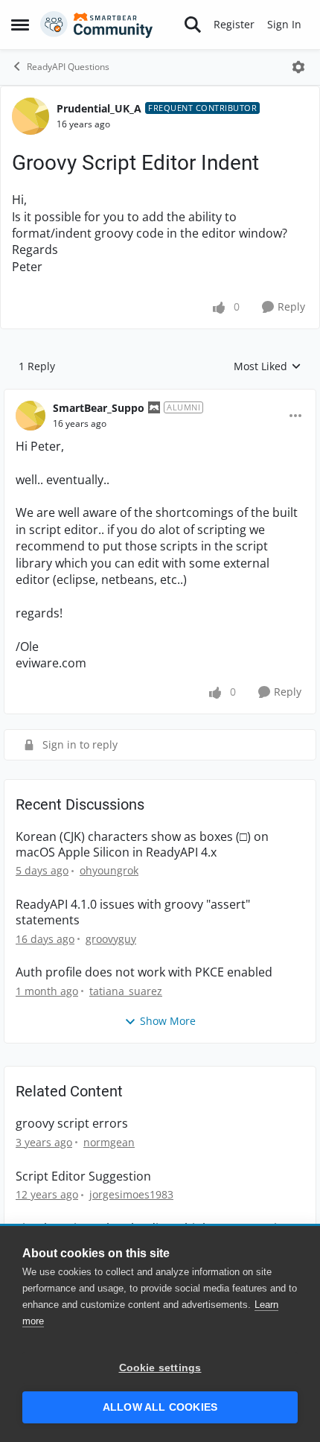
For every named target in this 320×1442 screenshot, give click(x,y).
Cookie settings (160, 1367)
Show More (168, 1021)
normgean (109, 1142)
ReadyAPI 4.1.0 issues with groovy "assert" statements (133, 912)
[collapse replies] (160, 396)
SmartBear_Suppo (98, 408)
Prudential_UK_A (99, 108)
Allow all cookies (160, 1407)
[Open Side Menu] (20, 24)
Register (234, 24)
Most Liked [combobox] (267, 366)
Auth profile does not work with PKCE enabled (144, 972)
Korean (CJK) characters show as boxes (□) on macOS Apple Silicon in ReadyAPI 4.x (142, 844)
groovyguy (111, 939)
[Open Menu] (298, 67)
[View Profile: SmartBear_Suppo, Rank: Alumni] (30, 416)
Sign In (284, 24)
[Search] (193, 25)
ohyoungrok (109, 870)
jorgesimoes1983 (131, 1194)
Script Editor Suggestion (83, 1176)
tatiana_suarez (125, 991)
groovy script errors (72, 1123)
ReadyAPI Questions (68, 66)
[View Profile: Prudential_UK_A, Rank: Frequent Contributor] (30, 116)
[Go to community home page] (96, 24)
